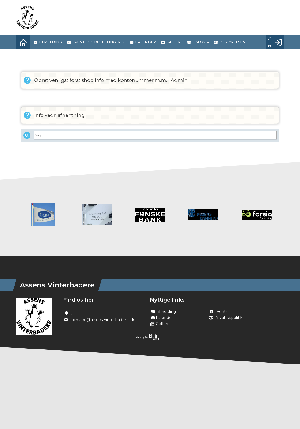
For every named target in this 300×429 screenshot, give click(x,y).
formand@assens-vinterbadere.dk (102, 320)
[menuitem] (23, 42)
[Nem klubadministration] (147, 339)
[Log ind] (278, 42)
